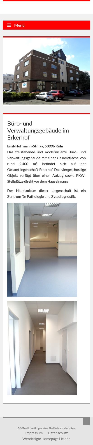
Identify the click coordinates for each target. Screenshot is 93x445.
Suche (86, 421)
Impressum (34, 433)
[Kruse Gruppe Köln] (26, 8)
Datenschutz (58, 433)
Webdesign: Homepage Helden (46, 438)
